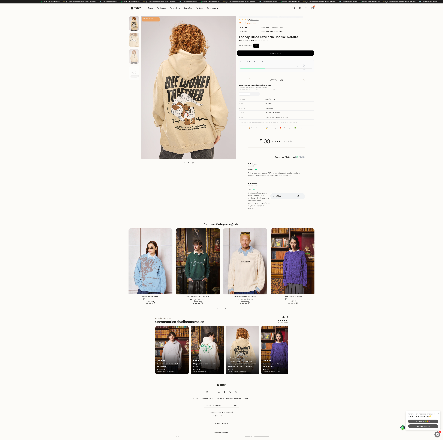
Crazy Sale (188, 8)
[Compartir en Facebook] (184, 163)
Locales (195, 398)
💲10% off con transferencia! (49, 2)
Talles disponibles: (245, 46)
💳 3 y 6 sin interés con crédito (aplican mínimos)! (79, 2)
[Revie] (300, 157)
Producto (244, 94)
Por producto (175, 8)
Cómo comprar (212, 8)
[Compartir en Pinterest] (193, 163)
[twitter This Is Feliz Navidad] (230, 392)
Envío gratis (220, 398)
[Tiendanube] (221, 433)
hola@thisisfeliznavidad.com (221, 416)
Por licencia (161, 8)
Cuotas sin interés (207, 398)
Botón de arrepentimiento (261, 436)
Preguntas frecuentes (233, 398)
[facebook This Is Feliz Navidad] (213, 392)
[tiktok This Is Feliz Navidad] (224, 392)
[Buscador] (294, 8)
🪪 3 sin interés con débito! (27, 2)
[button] (437, 434)
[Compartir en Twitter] (189, 163)
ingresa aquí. (248, 436)
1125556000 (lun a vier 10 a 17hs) (221, 412)
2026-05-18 (252, 166)
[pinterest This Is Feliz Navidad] (236, 392)
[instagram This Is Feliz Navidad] (207, 392)
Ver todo (199, 8)
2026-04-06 (252, 186)
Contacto (247, 398)
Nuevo (150, 8)
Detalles (255, 94)
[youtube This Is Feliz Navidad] (219, 392)
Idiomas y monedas (221, 424)
